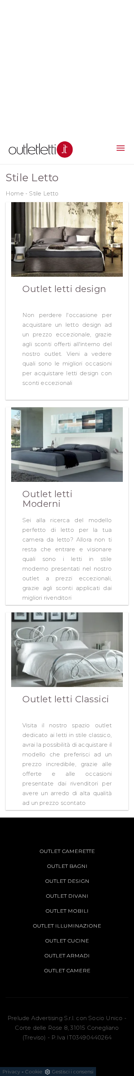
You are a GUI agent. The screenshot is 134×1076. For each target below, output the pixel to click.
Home (15, 193)
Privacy (11, 1072)
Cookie (33, 1072)
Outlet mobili (67, 910)
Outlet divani (67, 896)
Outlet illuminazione (67, 925)
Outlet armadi (67, 955)
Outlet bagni (67, 866)
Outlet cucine (67, 940)
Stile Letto (43, 193)
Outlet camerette (67, 851)
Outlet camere (67, 970)
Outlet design (67, 881)
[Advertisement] (67, 67)
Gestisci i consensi (72, 1072)
